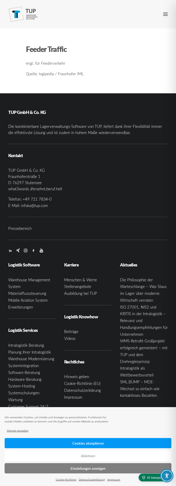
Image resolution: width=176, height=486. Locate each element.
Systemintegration (23, 365)
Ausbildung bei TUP (80, 293)
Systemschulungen (23, 392)
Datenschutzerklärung (92, 479)
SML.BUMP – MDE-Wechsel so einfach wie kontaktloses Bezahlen (140, 388)
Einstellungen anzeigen (88, 468)
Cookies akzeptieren (88, 443)
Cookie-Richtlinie (66, 479)
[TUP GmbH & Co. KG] (23, 14)
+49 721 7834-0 (37, 199)
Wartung (15, 399)
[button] (165, 14)
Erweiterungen (20, 307)
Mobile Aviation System (28, 300)
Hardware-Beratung (24, 379)
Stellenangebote (77, 286)
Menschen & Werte (80, 279)
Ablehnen (88, 456)
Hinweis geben (76, 376)
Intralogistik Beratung (26, 345)
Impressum (113, 479)
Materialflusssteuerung (27, 293)
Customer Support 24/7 (28, 406)
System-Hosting (21, 386)
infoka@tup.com (34, 205)
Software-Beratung (24, 372)
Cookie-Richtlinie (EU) (82, 383)
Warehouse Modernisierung (31, 358)
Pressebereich (20, 228)
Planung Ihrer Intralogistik (29, 352)
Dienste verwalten (17, 430)
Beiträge (71, 331)
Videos (69, 338)
